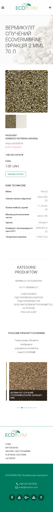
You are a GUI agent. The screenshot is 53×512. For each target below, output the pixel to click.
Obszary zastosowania (18, 451)
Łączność (10, 458)
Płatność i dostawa (15, 455)
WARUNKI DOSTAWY (16, 174)
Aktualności (11, 448)
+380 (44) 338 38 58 (28, 484)
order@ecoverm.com (28, 487)
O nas (8, 444)
